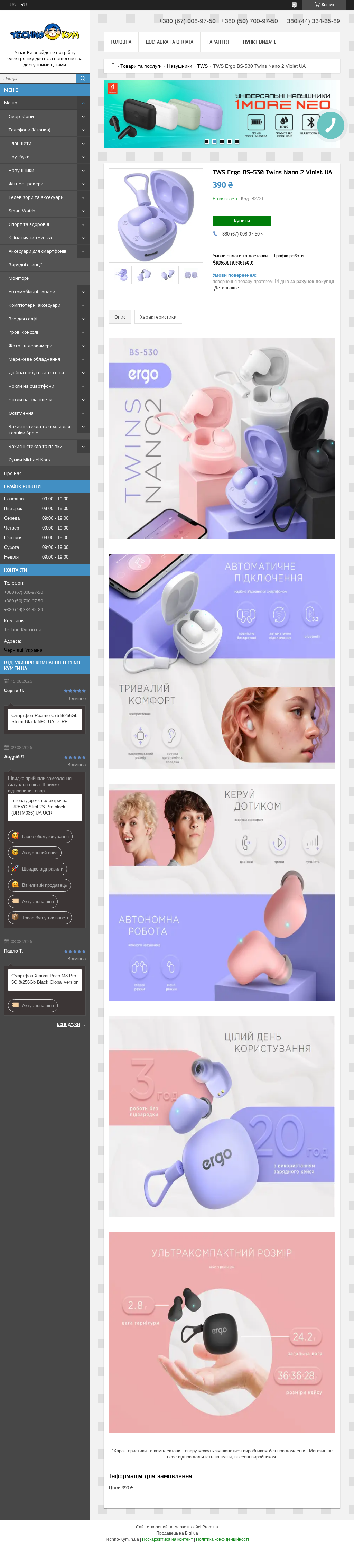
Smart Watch (22, 211)
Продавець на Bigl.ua (177, 1533)
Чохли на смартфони (31, 386)
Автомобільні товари (32, 291)
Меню (10, 103)
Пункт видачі (259, 42)
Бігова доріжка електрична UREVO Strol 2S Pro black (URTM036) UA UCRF (39, 807)
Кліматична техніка (30, 237)
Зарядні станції (25, 264)
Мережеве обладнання (34, 359)
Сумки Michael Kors (29, 460)
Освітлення (21, 413)
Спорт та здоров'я (29, 224)
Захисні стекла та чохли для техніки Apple (39, 429)
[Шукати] (83, 78)
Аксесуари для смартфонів (38, 251)
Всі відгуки (68, 1024)
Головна (121, 42)
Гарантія (218, 42)
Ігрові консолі (23, 332)
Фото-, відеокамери (31, 345)
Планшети (20, 143)
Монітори (19, 278)
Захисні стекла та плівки (36, 446)
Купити (242, 221)
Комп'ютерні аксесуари (34, 305)
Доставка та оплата (169, 42)
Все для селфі (23, 318)
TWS (202, 66)
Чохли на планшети (30, 399)
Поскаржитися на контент (167, 1539)
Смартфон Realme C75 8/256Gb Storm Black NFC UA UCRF (44, 718)
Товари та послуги (141, 66)
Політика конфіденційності (222, 1539)
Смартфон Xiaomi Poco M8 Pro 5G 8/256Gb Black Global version (44, 979)
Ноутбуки (19, 157)
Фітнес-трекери (26, 184)
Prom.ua (210, 1527)
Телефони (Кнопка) (29, 130)
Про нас (12, 473)
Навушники (21, 170)
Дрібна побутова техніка (36, 372)
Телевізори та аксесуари (36, 197)
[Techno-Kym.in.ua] (45, 32)
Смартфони (21, 116)
